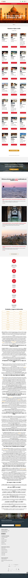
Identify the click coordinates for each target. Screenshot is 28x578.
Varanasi (20, 323)
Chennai (8, 334)
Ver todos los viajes (14, 150)
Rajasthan (13, 347)
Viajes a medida (14, 174)
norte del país (11, 402)
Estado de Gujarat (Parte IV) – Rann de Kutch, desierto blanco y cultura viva (13, 205)
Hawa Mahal (8, 332)
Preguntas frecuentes (4, 557)
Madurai (21, 334)
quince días (24, 474)
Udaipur (21, 325)
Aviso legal (2, 543)
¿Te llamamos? (14, 3)
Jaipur (8, 323)
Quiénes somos (3, 553)
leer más (3, 208)
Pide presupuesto (5, 46)
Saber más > (14, 272)
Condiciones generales (4, 542)
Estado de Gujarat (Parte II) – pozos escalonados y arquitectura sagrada (14, 228)
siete (21, 474)
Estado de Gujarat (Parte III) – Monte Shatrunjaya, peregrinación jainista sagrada (14, 252)
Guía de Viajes (3, 558)
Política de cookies (3, 546)
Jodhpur (8, 325)
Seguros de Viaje (3, 549)
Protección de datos (4, 545)
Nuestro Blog (3, 560)
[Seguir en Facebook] (3, 539)
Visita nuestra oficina (4, 554)
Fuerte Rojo (20, 327)
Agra (20, 321)
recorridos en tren (5, 454)
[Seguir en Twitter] (2, 539)
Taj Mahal (8, 327)
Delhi (8, 321)
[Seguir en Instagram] (4, 539)
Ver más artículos (14, 259)
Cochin (21, 332)
